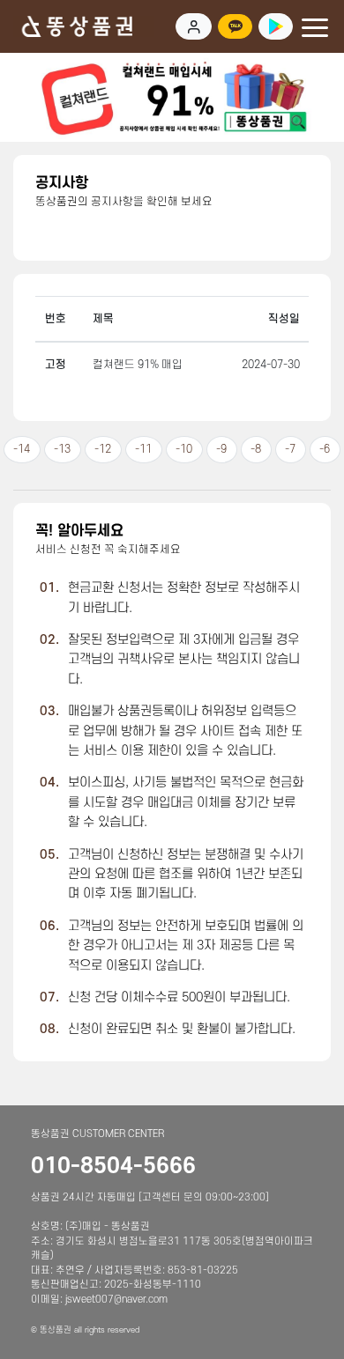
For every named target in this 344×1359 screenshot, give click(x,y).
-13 (62, 449)
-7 (290, 449)
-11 (143, 449)
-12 (102, 449)
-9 (221, 449)
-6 (324, 449)
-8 (256, 449)
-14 (21, 449)
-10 (184, 449)
